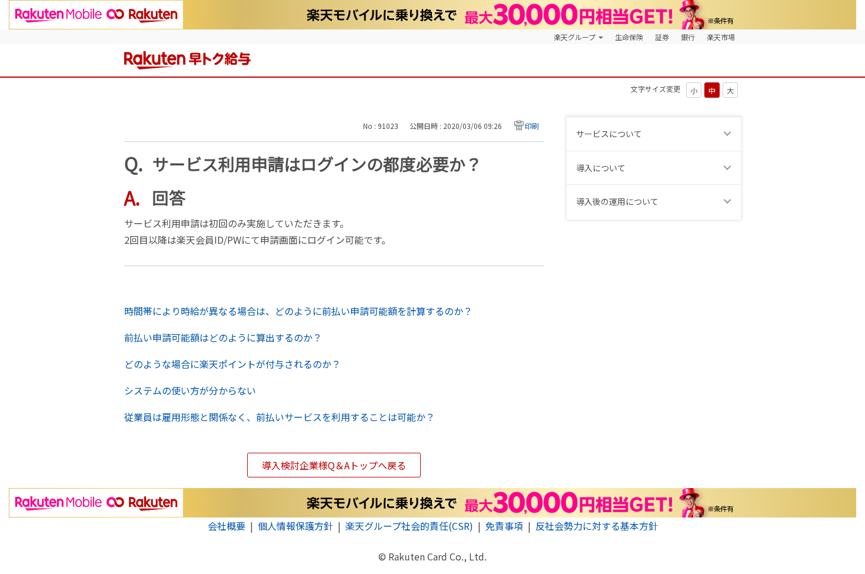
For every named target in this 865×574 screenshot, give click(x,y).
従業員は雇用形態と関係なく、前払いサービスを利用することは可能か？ (279, 417)
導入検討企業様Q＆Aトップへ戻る (334, 465)
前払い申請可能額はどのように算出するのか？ (223, 337)
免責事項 (504, 526)
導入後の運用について (617, 201)
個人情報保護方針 (295, 526)
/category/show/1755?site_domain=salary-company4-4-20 (729, 201)
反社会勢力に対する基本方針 (596, 526)
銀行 (688, 37)
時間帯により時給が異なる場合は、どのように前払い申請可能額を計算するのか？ (298, 311)
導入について (601, 168)
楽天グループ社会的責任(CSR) (409, 526)
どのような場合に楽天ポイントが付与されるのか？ (232, 364)
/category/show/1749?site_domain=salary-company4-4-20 (729, 168)
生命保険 (629, 37)
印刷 (532, 126)
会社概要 (226, 526)
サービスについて (609, 134)
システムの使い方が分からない (190, 390)
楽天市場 (721, 37)
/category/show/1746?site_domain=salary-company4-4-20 (729, 134)
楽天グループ (574, 37)
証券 (662, 37)
